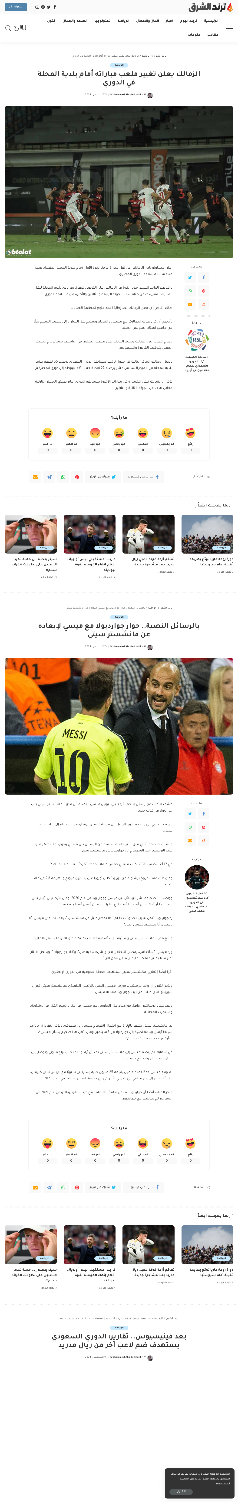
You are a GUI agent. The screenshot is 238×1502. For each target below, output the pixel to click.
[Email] (190, 304)
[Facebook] (203, 277)
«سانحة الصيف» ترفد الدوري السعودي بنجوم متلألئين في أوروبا (197, 364)
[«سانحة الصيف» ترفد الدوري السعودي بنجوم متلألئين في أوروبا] (197, 341)
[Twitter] (190, 277)
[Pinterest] (203, 291)
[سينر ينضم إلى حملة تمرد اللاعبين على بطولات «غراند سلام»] (31, 534)
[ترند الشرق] (210, 7)
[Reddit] (203, 304)
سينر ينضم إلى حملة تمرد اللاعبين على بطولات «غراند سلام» (34, 565)
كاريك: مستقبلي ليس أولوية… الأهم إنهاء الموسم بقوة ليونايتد (91, 565)
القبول (181, 1491)
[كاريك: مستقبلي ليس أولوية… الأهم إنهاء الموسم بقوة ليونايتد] (90, 534)
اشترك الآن (15, 7)
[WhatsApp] (190, 291)
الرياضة (119, 65)
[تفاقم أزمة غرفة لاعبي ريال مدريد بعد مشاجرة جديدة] (148, 534)
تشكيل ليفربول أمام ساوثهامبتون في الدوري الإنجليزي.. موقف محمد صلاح (197, 903)
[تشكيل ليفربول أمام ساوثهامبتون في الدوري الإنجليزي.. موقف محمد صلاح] (197, 877)
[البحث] (8, 28)
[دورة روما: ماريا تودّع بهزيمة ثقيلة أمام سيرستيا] (208, 534)
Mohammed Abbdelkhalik (125, 94)
